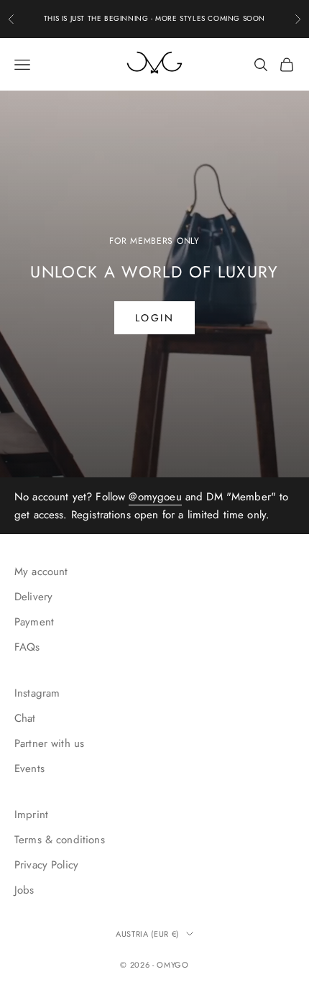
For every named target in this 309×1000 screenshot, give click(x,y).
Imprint (31, 814)
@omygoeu (155, 497)
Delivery (33, 597)
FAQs (27, 647)
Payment (34, 622)
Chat (25, 718)
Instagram (37, 693)
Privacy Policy (46, 865)
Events (29, 768)
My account (41, 571)
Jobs (24, 890)
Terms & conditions (59, 840)
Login (155, 318)
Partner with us (49, 743)
